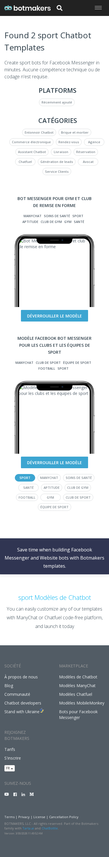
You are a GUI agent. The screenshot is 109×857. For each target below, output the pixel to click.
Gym (68, 221)
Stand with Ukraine (22, 711)
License (39, 817)
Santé (79, 221)
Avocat (88, 161)
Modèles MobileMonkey (81, 703)
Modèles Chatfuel (75, 694)
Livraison (61, 152)
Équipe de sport (77, 362)
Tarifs (9, 749)
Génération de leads (56, 161)
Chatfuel (25, 161)
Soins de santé (57, 216)
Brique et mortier (75, 132)
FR (8, 768)
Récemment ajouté (57, 102)
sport (77, 216)
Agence (94, 142)
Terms (9, 817)
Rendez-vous (68, 142)
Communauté (17, 694)
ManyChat (33, 216)
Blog (8, 685)
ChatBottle (50, 828)
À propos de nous (21, 677)
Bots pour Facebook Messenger (78, 714)
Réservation (85, 152)
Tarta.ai (28, 828)
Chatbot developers (22, 703)
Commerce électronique (31, 142)
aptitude (30, 221)
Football (46, 368)
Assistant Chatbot (32, 152)
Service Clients (57, 171)
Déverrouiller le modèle (54, 316)
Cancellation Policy (63, 817)
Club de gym (51, 221)
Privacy (24, 817)
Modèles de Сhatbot (78, 677)
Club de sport (48, 362)
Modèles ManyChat (77, 685)
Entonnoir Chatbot (39, 132)
